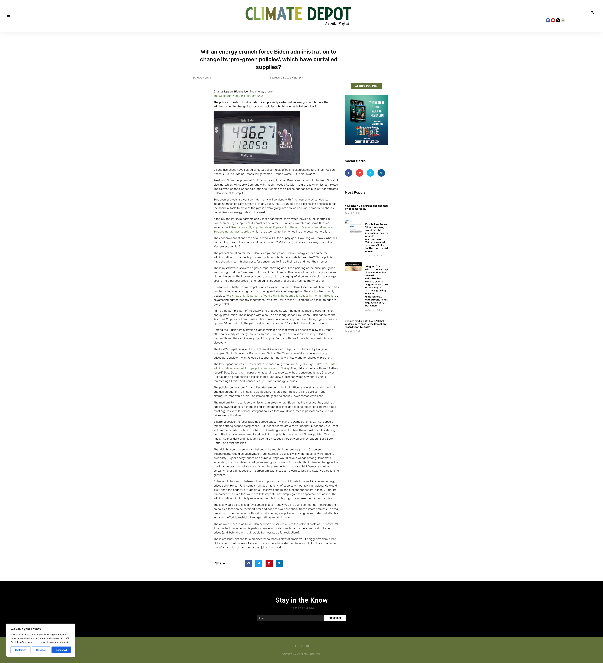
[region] (40, 640)
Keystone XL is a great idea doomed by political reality (366, 207)
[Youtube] (553, 20)
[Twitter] (370, 173)
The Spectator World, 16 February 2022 (238, 95)
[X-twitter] (558, 20)
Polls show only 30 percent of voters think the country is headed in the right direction (280, 295)
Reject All (41, 650)
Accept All (61, 650)
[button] (8, 16)
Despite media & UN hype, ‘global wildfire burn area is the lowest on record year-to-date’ (365, 323)
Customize (20, 650)
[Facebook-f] (348, 173)
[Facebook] (548, 20)
